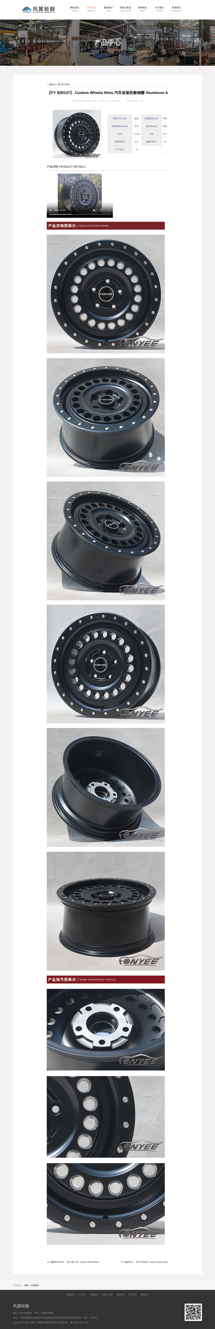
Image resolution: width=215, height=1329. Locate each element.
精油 (27, 1285)
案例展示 (95, 1294)
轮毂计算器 (107, 1294)
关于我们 (132, 1294)
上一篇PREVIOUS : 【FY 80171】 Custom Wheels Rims (73, 1262)
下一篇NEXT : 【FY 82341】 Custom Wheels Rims (144, 1262)
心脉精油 (35, 1285)
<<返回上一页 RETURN (58, 84)
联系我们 (144, 1294)
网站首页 (71, 1294)
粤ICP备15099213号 (79, 1322)
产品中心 (83, 1294)
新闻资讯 (120, 1294)
